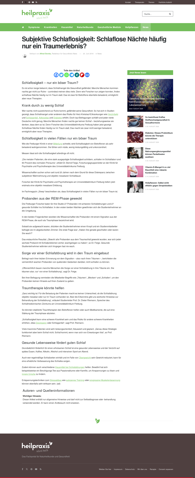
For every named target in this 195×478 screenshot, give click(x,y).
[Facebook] (56, 75)
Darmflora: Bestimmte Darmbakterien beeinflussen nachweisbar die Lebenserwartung (147, 101)
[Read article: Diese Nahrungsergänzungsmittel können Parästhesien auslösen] (135, 153)
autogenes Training (75, 380)
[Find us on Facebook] (22, 2)
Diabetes (57, 117)
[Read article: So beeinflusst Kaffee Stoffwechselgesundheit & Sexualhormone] (135, 121)
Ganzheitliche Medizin (109, 27)
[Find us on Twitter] (26, 2)
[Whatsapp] (66, 75)
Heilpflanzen (131, 27)
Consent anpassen (166, 469)
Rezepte (153, 469)
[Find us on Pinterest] (29, 2)
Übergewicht (85, 357)
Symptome (34, 27)
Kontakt (128, 2)
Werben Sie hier (105, 469)
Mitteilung (57, 143)
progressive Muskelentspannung (105, 380)
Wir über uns (142, 469)
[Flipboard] (82, 75)
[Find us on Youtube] (33, 2)
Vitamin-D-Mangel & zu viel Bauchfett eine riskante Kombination (157, 170)
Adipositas (44, 117)
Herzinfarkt (113, 114)
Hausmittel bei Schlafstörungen (69, 367)
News (146, 27)
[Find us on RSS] (36, 2)
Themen (151, 2)
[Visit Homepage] (37, 13)
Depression (41, 322)
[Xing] (77, 75)
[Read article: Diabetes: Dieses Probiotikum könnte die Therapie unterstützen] (135, 137)
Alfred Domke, (46, 53)
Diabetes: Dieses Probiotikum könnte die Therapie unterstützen (159, 135)
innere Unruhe (28, 374)
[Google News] (87, 75)
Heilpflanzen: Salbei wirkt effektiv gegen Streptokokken (158, 184)
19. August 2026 (152, 176)
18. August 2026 (152, 189)
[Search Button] (170, 13)
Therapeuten (139, 2)
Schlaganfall (32, 117)
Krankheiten (50, 27)
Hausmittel (67, 27)
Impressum (118, 469)
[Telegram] (71, 75)
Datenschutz (130, 469)
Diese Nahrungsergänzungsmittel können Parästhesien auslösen (158, 152)
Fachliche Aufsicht (165, 2)
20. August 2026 (137, 108)
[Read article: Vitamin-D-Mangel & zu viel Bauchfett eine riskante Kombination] (135, 171)
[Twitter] (61, 75)
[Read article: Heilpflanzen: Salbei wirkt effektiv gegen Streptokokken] (135, 187)
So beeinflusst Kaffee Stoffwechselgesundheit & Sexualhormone (157, 120)
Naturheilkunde (85, 27)
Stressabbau (56, 380)
